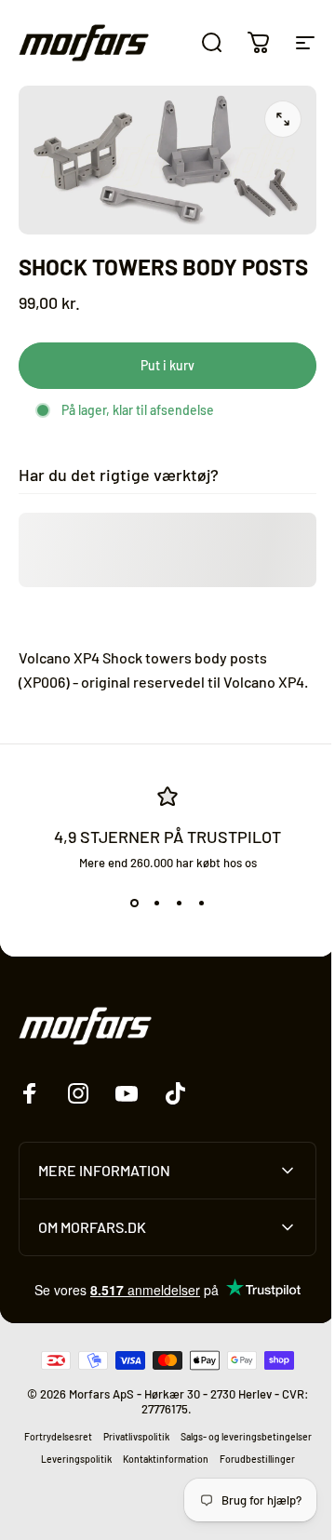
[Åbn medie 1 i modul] (283, 119)
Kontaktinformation (117, 1526)
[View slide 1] (134, 903)
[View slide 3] (179, 903)
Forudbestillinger (209, 1526)
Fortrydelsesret (122, 1481)
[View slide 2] (156, 903)
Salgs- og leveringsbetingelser (119, 1503)
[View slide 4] (201, 903)
